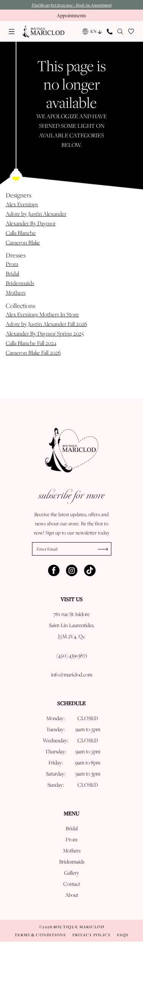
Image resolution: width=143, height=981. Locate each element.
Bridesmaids (20, 283)
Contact (71, 883)
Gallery (71, 872)
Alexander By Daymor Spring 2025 (45, 333)
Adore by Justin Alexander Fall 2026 (46, 324)
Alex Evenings (22, 204)
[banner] (43, 31)
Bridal (12, 273)
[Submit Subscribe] (104, 549)
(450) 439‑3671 (71, 655)
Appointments (71, 15)
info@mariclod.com (71, 674)
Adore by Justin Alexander (36, 213)
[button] (11, 31)
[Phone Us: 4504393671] (109, 31)
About (71, 894)
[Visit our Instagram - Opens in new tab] (71, 570)
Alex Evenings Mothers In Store (42, 314)
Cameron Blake (23, 242)
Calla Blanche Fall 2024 (31, 343)
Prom (12, 263)
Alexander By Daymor (31, 223)
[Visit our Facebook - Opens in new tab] (53, 570)
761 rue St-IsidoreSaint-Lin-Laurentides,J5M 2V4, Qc (72, 625)
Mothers (16, 292)
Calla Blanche (21, 232)
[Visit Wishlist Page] (131, 31)
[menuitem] (11, 31)
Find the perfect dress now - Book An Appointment (72, 5)
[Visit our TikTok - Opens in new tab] (89, 570)
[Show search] (120, 31)
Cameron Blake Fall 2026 (33, 352)
